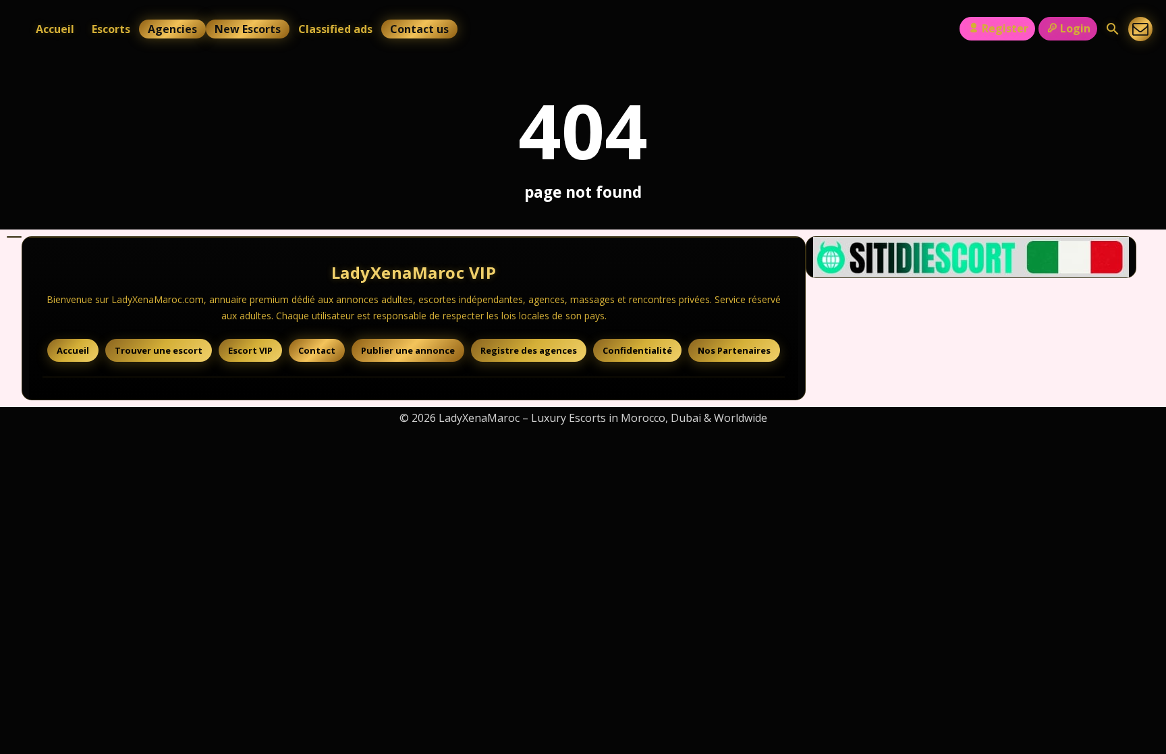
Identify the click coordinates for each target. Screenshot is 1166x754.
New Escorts (248, 29)
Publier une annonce (408, 350)
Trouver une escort (158, 350)
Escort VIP (250, 350)
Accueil (55, 29)
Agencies (172, 29)
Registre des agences (528, 350)
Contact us (419, 29)
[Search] (1113, 29)
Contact (316, 350)
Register (1005, 28)
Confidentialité (637, 350)
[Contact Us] (1140, 29)
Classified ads (335, 29)
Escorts (111, 29)
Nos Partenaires (734, 350)
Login (1075, 28)
